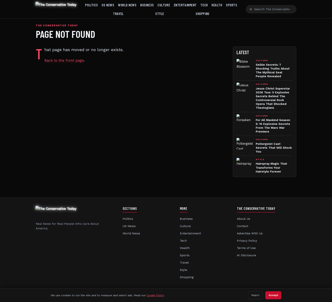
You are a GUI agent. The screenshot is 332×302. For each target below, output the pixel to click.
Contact (242, 226)
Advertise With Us (250, 233)
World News (127, 5)
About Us (243, 219)
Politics (91, 5)
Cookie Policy (155, 295)
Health (217, 5)
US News (108, 5)
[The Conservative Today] (56, 9)
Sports (231, 5)
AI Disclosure (246, 255)
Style (159, 13)
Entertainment (185, 5)
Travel (118, 13)
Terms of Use (246, 248)
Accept (273, 295)
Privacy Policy (247, 240)
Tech (204, 5)
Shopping (202, 13)
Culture (164, 5)
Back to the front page (64, 60)
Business (147, 5)
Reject (255, 295)
